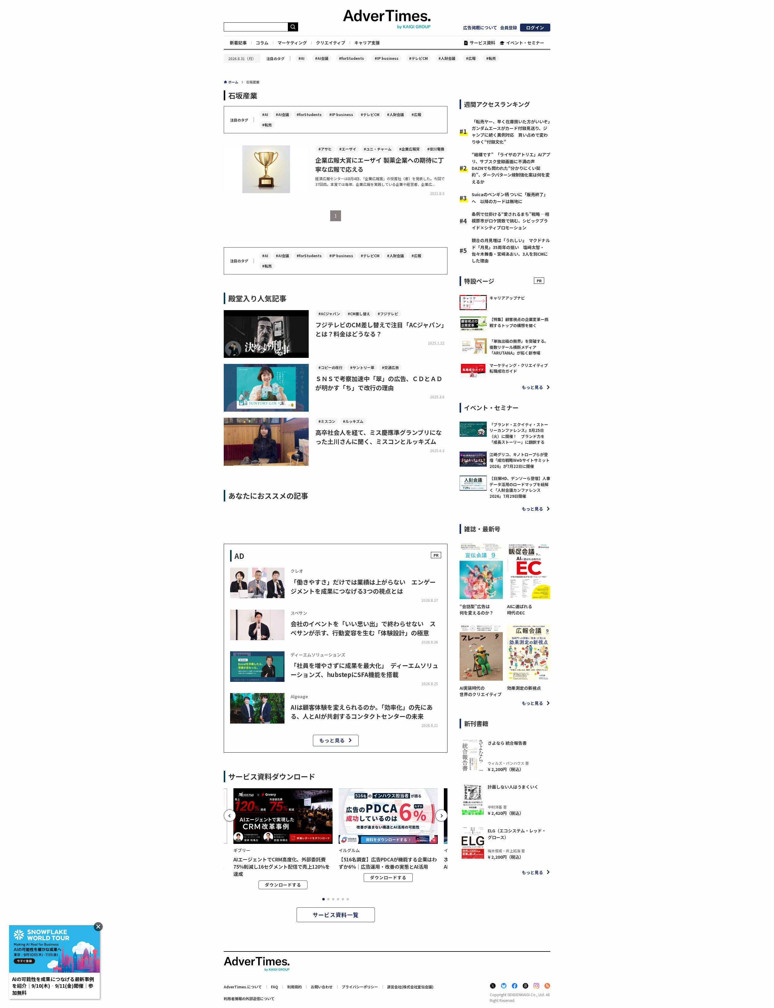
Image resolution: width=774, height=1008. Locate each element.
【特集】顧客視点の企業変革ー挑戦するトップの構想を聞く (518, 322)
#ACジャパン (329, 313)
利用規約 (294, 986)
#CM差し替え (359, 313)
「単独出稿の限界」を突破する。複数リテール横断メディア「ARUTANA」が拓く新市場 (518, 347)
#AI (301, 58)
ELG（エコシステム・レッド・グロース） (517, 834)
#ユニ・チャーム (378, 148)
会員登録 (508, 27)
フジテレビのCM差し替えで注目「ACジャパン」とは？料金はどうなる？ (381, 329)
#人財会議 (446, 58)
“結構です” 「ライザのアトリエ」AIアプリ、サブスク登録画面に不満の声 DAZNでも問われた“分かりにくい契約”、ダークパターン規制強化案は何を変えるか (511, 168)
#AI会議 (321, 58)
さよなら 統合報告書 (507, 743)
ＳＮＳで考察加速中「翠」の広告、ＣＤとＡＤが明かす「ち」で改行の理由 (378, 383)
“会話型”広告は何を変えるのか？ (476, 609)
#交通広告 (390, 367)
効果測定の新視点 (524, 688)
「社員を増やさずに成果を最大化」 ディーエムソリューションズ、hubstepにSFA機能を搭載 (364, 670)
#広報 (471, 58)
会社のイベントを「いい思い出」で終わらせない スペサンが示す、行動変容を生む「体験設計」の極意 (363, 628)
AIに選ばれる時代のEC (519, 609)
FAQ (274, 986)
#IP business (386, 58)
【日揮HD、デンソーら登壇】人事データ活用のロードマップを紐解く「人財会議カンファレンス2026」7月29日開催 (519, 487)
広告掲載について (480, 27)
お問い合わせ (322, 986)
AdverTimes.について (243, 986)
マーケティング (292, 43)
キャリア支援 (367, 43)
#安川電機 (435, 148)
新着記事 (238, 43)
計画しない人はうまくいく (513, 787)
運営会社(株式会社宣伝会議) (410, 986)
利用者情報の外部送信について (249, 998)
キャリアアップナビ (507, 298)
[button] (230, 815)
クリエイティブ (330, 43)
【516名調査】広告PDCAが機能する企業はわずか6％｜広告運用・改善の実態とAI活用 (388, 863)
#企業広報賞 (409, 148)
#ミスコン (326, 421)
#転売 (491, 58)
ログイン (535, 27)
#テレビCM (418, 58)
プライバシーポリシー (360, 986)
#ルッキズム (353, 421)
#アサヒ (325, 148)
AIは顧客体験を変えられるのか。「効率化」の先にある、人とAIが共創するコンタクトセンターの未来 (362, 712)
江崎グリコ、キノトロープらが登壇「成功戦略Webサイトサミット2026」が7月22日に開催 (519, 460)
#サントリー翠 (362, 367)
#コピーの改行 (330, 367)
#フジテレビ (388, 313)
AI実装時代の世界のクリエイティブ (481, 691)
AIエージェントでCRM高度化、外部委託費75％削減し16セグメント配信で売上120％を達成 (281, 866)
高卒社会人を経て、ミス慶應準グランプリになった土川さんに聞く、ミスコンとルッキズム (378, 437)
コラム (262, 43)
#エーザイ (347, 148)
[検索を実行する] (293, 26)
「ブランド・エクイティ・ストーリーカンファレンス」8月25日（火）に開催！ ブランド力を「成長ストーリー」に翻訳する (518, 433)
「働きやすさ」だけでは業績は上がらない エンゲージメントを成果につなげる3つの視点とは (363, 586)
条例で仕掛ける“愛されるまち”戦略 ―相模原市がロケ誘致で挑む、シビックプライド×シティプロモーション (510, 221)
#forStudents (351, 58)
